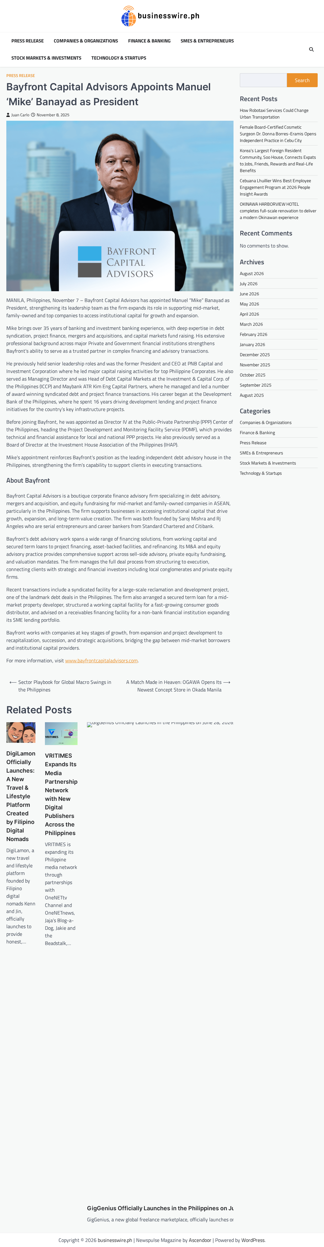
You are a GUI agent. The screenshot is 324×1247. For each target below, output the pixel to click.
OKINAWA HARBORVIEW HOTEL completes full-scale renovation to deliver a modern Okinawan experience (278, 211)
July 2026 (249, 283)
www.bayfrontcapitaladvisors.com (101, 660)
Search (302, 80)
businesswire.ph (115, 1240)
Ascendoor (200, 1240)
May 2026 (249, 303)
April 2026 (249, 314)
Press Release (27, 40)
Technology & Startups (118, 58)
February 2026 (253, 334)
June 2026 (249, 293)
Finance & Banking (149, 40)
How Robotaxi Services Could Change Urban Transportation (274, 113)
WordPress (253, 1240)
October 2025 (252, 374)
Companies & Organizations (86, 40)
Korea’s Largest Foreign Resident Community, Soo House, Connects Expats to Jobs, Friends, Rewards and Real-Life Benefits (278, 160)
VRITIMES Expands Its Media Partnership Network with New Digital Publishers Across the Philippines (61, 794)
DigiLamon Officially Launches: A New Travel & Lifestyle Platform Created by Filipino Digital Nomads (20, 796)
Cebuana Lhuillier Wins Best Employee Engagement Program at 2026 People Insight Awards (275, 187)
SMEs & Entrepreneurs (207, 40)
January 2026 (252, 344)
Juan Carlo (20, 115)
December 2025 (255, 354)
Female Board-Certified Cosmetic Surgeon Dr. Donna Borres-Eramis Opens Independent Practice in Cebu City (278, 134)
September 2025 (255, 385)
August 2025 (252, 395)
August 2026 (252, 273)
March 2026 (251, 324)
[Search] (311, 49)
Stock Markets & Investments (46, 58)
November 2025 (255, 364)
